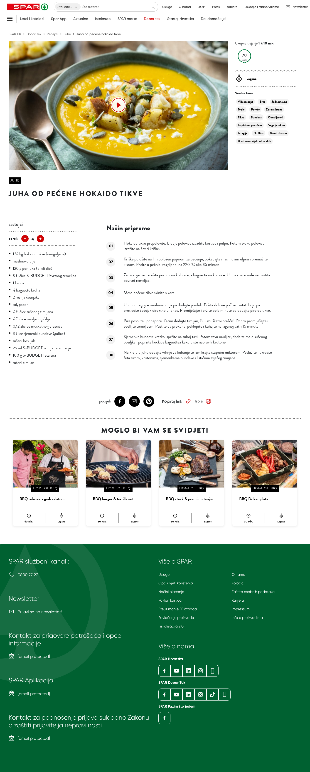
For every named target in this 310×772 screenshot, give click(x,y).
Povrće (255, 109)
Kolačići (238, 583)
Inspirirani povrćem (250, 125)
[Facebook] (164, 671)
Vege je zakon (276, 125)
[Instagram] (200, 671)
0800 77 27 (27, 574)
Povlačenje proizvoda (176, 617)
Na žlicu (258, 133)
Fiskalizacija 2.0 (171, 626)
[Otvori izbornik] (11, 18)
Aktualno (80, 19)
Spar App (58, 19)
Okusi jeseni (275, 117)
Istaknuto (103, 19)
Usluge (164, 574)
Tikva (241, 117)
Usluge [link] (167, 7)
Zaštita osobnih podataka (253, 592)
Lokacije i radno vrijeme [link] (261, 7)
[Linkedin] (188, 671)
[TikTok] (213, 695)
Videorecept (245, 101)
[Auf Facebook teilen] (119, 401)
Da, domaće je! (213, 19)
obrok (13, 238)
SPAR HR (15, 34)
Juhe (67, 34)
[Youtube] (176, 671)
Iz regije (242, 133)
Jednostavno (279, 101)
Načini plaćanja (171, 592)
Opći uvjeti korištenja (175, 583)
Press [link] (216, 7)
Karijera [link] (232, 7)
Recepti (52, 34)
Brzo (262, 101)
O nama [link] (185, 7)
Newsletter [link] (300, 7)
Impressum (241, 609)
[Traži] (153, 7)
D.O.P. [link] (201, 7)
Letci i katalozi (32, 19)
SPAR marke (127, 19)
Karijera (238, 600)
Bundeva (256, 117)
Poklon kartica (170, 600)
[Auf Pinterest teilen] (148, 401)
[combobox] (68, 6)
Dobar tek (152, 19)
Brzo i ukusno (278, 133)
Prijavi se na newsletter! (39, 611)
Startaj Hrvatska (180, 19)
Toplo (241, 109)
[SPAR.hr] (28, 6)
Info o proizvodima (247, 617)
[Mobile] (213, 671)
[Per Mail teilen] (134, 401)
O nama (238, 574)
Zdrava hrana (274, 109)
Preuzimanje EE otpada (177, 609)
